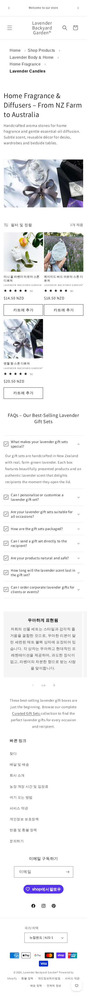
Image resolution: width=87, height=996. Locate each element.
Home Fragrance (25, 64)
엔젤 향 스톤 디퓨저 (17, 363)
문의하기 (17, 841)
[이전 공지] (9, 8)
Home (15, 50)
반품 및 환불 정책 (23, 830)
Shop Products (41, 50)
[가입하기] (67, 872)
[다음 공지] (78, 8)
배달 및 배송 (19, 764)
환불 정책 (27, 978)
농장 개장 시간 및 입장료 (29, 786)
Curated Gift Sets (26, 713)
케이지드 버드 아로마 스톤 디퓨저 (63, 278)
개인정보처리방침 (49, 978)
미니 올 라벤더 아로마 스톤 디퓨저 (22, 278)
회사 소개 (17, 775)
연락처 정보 (54, 985)
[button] (9, 27)
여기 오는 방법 (21, 797)
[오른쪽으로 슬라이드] (54, 685)
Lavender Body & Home (32, 57)
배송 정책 (36, 985)
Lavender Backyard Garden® (40, 972)
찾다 (13, 753)
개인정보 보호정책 (24, 819)
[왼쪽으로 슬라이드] (33, 685)
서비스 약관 (19, 808)
